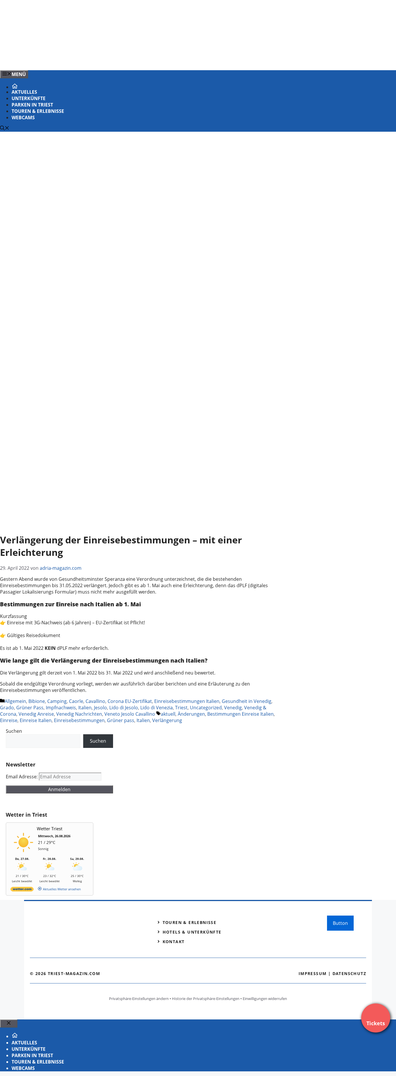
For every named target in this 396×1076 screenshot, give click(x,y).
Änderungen (191, 714)
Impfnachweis (61, 707)
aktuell (168, 714)
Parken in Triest (32, 105)
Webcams (23, 117)
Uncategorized (206, 707)
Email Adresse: (22, 776)
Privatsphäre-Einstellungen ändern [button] (139, 998)
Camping (57, 701)
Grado (7, 707)
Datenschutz (349, 973)
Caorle (76, 701)
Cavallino (95, 701)
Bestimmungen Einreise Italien (240, 714)
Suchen (14, 731)
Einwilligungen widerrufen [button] (265, 998)
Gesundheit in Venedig (246, 701)
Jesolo (100, 707)
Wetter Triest (49, 828)
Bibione (36, 701)
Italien (85, 707)
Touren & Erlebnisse (38, 111)
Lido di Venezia (156, 707)
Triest (181, 707)
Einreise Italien (36, 720)
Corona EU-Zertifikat (130, 701)
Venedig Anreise (36, 714)
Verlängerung (167, 720)
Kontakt (174, 941)
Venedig (233, 707)
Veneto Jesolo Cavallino (129, 714)
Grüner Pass (29, 707)
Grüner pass (120, 720)
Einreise (8, 720)
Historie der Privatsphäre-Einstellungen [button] (205, 998)
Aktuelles (24, 92)
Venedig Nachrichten (79, 714)
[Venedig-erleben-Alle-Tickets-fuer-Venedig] (117, 59)
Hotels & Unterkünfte (192, 932)
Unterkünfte (29, 98)
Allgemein (15, 701)
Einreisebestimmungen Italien (186, 701)
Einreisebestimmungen (79, 720)
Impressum (313, 973)
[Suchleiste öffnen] (4, 128)
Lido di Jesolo (123, 707)
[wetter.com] (22, 890)
